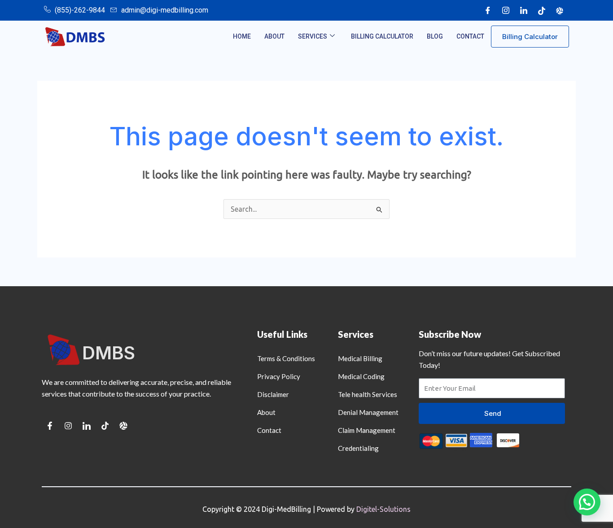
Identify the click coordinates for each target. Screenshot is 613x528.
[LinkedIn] (523, 10)
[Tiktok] (541, 10)
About (274, 36)
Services (312, 36)
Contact (470, 36)
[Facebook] (488, 10)
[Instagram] (505, 10)
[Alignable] (559, 10)
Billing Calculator (382, 36)
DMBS (108, 353)
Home (242, 36)
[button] (587, 502)
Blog (435, 36)
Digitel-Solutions (383, 509)
